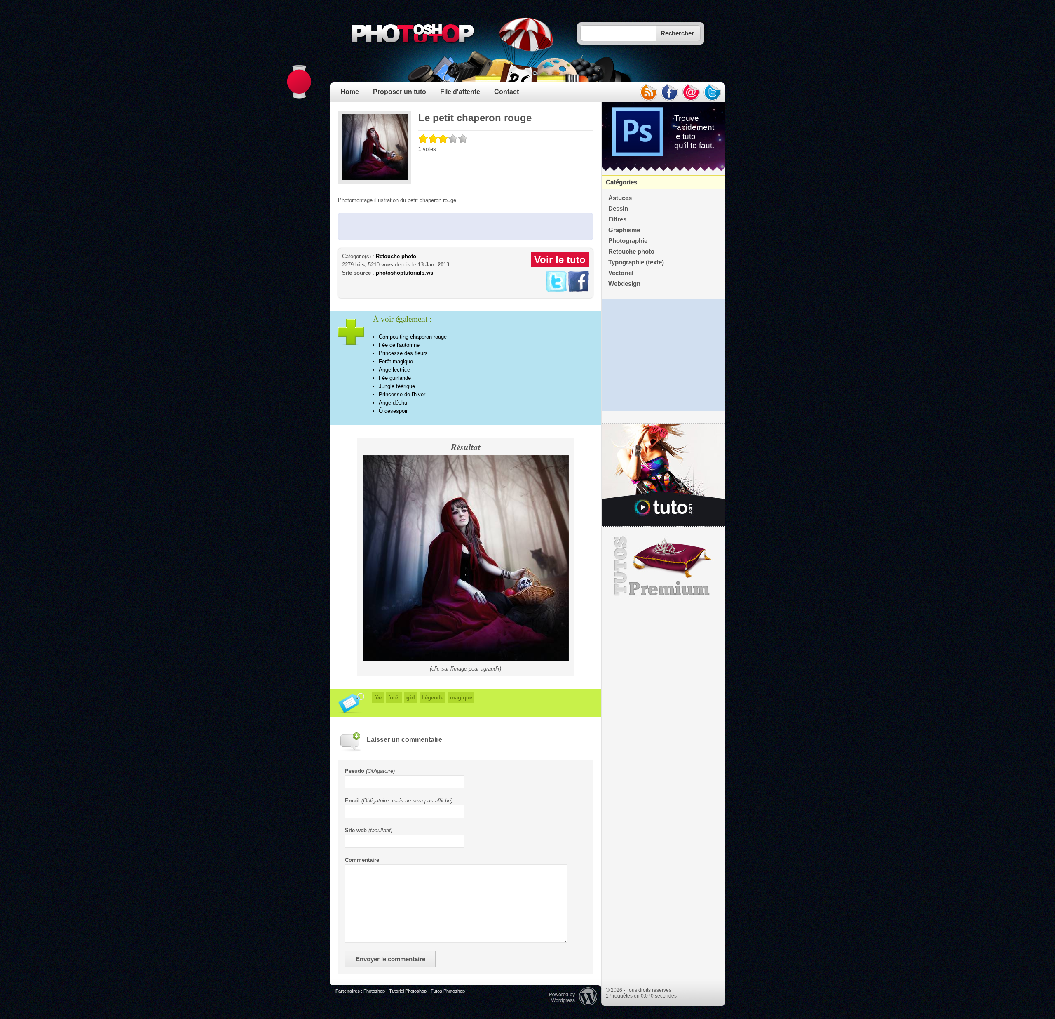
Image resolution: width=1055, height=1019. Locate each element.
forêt (394, 697)
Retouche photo (396, 256)
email (691, 92)
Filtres (617, 219)
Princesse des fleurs (403, 353)
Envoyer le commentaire (390, 959)
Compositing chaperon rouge (413, 337)
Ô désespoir (393, 411)
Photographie (627, 241)
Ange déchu (393, 403)
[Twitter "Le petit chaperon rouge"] (556, 290)
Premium (663, 566)
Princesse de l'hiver (402, 394)
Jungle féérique (397, 386)
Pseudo (354, 771)
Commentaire (362, 860)
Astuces (620, 198)
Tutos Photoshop (448, 990)
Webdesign (624, 283)
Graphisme (624, 230)
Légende (432, 697)
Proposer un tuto (399, 91)
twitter (712, 92)
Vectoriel (620, 273)
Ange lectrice (394, 370)
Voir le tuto (560, 259)
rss (648, 92)
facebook (670, 92)
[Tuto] (663, 475)
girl (410, 697)
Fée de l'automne (399, 345)
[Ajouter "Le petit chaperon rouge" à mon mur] (578, 290)
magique (461, 697)
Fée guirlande (395, 378)
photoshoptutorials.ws (404, 273)
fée (378, 697)
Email (352, 801)
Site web (356, 830)
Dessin (618, 208)
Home (349, 91)
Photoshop (374, 990)
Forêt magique (396, 361)
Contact (506, 91)
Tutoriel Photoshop (408, 990)
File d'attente (460, 91)
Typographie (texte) (636, 262)
